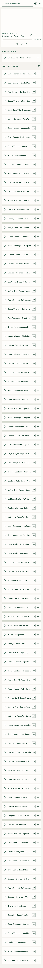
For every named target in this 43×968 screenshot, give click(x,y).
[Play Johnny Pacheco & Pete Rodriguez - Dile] (5, 562)
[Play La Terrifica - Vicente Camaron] (5, 490)
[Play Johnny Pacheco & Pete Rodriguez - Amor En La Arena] (5, 372)
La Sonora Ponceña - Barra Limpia (20, 716)
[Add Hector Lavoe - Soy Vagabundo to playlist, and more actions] (38, 725)
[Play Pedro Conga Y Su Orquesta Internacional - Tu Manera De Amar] (5, 888)
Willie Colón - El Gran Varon (19, 625)
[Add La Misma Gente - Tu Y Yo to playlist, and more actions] (38, 499)
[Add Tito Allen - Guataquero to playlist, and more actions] (38, 155)
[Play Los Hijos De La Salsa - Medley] (5, 481)
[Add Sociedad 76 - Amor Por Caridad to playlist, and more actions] (38, 580)
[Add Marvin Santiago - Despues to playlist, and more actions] (38, 417)
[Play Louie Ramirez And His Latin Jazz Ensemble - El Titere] (5, 544)
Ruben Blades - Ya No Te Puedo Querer (20, 689)
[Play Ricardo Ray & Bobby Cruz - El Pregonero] (5, 698)
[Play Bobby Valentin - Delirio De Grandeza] (5, 309)
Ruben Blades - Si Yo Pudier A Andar (20, 237)
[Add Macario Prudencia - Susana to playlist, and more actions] (38, 173)
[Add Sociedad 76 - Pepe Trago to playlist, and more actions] (38, 653)
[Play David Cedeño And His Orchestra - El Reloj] (5, 137)
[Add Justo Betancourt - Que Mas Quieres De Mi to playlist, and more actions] (38, 182)
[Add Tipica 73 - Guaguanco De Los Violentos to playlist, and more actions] (38, 327)
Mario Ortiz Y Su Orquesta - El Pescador (20, 200)
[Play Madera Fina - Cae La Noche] (5, 707)
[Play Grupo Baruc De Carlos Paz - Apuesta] (5, 263)
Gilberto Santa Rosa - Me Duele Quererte (20, 426)
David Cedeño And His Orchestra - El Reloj (20, 137)
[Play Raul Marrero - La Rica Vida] (5, 92)
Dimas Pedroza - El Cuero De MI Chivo (20, 255)
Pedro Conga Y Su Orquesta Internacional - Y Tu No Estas (20, 436)
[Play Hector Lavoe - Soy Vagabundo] (5, 725)
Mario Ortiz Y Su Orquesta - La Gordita (20, 110)
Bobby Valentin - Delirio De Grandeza (20, 309)
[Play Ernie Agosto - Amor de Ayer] (5, 58)
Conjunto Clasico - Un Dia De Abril (20, 879)
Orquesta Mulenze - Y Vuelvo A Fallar (20, 897)
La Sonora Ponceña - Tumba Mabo (20, 191)
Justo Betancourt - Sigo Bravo (20, 445)
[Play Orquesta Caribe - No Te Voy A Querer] (5, 743)
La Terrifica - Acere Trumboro (20, 291)
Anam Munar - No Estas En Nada (20, 535)
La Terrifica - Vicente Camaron (20, 490)
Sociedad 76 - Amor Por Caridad (20, 580)
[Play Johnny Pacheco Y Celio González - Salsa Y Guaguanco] (5, 218)
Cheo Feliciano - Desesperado (20, 354)
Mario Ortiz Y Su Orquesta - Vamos (20, 834)
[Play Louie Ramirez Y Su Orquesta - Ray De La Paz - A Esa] (5, 861)
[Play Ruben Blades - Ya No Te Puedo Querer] (5, 689)
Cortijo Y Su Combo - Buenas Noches (20, 209)
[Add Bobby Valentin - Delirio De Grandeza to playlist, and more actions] (38, 309)
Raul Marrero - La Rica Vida (19, 92)
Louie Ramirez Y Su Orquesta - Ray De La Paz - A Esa (20, 861)
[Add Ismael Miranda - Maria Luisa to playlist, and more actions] (38, 336)
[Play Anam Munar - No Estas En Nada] (5, 535)
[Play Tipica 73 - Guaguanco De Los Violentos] (5, 327)
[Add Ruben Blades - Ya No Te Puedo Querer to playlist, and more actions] (38, 689)
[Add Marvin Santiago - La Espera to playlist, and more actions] (38, 246)
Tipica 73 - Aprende (16, 635)
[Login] (35, 3)
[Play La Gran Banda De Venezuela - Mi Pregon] (5, 345)
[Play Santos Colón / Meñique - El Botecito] (5, 851)
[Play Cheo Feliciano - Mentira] (5, 399)
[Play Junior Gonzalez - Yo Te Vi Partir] (5, 74)
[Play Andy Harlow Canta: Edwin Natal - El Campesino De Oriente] (5, 227)
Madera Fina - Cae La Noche (19, 707)
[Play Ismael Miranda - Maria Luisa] (5, 336)
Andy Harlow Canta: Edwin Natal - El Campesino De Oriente (20, 227)
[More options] (39, 35)
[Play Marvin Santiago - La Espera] (5, 245)
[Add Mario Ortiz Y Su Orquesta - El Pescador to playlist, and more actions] (38, 200)
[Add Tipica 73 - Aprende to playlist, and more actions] (38, 635)
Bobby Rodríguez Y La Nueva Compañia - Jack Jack (20, 915)
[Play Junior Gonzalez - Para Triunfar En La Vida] (5, 119)
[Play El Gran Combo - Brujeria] (5, 960)
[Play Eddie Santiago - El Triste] (5, 770)
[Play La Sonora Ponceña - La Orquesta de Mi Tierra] (5, 607)
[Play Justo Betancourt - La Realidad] (5, 526)
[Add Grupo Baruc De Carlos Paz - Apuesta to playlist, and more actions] (38, 264)
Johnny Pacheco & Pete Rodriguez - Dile (20, 562)
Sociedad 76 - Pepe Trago (18, 653)
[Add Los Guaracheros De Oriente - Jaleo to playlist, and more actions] (38, 797)
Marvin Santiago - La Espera (19, 246)
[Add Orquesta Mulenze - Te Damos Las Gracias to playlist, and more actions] (38, 273)
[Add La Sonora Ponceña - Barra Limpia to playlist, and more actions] (38, 716)
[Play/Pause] (21, 43)
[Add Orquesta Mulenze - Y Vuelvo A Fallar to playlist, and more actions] (38, 897)
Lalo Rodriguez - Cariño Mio (19, 752)
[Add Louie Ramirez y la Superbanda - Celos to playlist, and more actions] (38, 553)
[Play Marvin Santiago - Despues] (5, 417)
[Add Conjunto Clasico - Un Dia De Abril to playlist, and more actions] (38, 879)
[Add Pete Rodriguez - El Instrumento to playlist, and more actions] (38, 318)
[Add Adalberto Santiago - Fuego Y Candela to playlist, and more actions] (38, 734)
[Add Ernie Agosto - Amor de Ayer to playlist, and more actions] (38, 58)
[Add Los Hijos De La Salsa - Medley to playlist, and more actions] (38, 481)
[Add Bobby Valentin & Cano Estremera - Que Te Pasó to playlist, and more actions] (38, 101)
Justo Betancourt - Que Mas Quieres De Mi (20, 182)
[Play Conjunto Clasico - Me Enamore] (5, 815)
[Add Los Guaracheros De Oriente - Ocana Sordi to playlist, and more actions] (38, 282)
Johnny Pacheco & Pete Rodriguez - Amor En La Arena (20, 372)
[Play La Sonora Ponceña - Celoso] (5, 517)
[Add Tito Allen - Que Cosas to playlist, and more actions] (38, 906)
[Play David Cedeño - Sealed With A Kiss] (5, 83)
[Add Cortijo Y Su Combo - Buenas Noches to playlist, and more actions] (38, 209)
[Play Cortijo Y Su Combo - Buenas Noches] (5, 209)
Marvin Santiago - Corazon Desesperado (20, 671)
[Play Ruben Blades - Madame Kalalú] (5, 128)
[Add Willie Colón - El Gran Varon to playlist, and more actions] (38, 625)
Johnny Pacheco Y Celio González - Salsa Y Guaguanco (20, 218)
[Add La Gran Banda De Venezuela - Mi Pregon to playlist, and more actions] (38, 345)
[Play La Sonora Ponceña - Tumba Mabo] (5, 191)
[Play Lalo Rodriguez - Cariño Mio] (5, 752)
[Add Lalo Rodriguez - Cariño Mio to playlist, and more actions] (38, 752)
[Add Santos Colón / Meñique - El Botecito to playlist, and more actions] (38, 852)
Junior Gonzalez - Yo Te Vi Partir (20, 74)
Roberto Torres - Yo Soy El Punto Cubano (20, 788)
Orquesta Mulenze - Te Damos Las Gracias (20, 273)
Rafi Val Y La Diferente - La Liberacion (20, 824)
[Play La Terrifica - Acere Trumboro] (5, 291)
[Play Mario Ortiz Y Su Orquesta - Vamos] (5, 833)
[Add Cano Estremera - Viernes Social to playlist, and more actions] (38, 924)
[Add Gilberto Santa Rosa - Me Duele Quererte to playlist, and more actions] (38, 426)
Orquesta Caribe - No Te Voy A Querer (20, 743)
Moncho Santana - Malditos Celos (20, 390)
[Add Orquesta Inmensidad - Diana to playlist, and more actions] (38, 761)
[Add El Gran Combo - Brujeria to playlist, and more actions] (38, 960)
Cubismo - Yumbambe (17, 942)
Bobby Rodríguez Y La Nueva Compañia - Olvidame (20, 164)
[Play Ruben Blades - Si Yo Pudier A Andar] (5, 236)
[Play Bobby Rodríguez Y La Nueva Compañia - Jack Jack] (5, 915)
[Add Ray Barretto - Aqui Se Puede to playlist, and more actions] (38, 508)
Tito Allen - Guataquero (17, 155)
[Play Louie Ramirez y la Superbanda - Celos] (5, 553)
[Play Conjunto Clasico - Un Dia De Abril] (5, 879)
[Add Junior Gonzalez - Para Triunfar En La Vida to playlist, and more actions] (38, 119)
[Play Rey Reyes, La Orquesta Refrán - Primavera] (5, 453)
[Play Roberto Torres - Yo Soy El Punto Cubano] (5, 788)
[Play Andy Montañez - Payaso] (5, 381)
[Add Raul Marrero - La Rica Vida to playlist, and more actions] (38, 92)
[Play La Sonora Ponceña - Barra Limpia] (5, 716)
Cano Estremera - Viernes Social (20, 924)
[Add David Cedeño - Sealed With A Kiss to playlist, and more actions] (38, 83)
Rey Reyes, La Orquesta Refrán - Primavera (20, 454)
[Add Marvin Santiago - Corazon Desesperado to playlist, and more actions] (38, 671)
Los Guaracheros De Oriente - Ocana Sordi (20, 282)
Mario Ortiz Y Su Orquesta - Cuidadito (20, 408)
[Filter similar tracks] (38, 66)
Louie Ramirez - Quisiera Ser (19, 843)
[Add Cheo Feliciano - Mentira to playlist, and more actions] (38, 399)
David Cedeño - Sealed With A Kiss (20, 83)
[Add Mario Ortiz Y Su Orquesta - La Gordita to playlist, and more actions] (38, 110)
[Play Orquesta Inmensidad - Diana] (5, 761)
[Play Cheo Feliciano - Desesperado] (5, 354)
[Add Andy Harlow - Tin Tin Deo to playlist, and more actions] (38, 589)
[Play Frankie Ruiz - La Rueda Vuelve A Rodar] (5, 616)
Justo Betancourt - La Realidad (20, 526)
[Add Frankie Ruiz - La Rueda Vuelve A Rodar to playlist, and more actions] (38, 616)
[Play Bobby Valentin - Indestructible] (5, 146)
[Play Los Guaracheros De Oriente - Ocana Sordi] (5, 282)
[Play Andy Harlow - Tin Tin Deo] (5, 589)
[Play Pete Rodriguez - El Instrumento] (5, 318)
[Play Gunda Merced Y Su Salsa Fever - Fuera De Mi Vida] (5, 598)
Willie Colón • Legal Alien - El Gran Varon (20, 870)
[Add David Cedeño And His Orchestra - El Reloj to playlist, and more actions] (38, 137)
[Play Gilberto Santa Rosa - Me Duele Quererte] (5, 426)
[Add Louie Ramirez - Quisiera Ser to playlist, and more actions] (38, 843)
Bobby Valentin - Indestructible (20, 146)
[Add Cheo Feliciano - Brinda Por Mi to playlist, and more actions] (38, 779)
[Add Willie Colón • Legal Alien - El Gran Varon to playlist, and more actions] (38, 870)
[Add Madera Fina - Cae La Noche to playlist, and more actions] (38, 707)
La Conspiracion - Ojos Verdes (20, 662)
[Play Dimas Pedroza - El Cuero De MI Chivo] (5, 254)
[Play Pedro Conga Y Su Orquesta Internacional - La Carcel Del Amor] (5, 300)
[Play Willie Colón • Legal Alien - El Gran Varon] (5, 870)
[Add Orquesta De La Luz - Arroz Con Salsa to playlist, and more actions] (38, 363)
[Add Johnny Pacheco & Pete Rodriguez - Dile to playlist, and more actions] (38, 562)
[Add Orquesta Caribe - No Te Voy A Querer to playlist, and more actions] (38, 743)
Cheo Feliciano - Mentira (18, 399)
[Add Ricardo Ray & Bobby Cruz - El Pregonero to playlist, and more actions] (38, 698)
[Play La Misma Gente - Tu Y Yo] (5, 499)
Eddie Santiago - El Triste (18, 770)
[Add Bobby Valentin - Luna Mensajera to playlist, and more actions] (38, 933)
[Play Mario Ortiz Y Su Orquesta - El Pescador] (5, 200)
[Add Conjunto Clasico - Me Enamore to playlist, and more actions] (38, 815)
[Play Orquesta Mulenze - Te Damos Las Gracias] (5, 273)
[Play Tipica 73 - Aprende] (5, 634)
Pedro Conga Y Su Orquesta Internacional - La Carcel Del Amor (20, 300)
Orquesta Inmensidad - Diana (20, 761)
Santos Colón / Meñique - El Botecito (20, 852)
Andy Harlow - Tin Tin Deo (18, 589)
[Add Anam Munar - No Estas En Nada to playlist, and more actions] (38, 535)
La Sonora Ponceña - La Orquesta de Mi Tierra (20, 607)
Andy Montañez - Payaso (18, 381)
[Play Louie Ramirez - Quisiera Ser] (5, 842)
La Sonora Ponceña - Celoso (19, 517)
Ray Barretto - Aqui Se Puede (20, 508)
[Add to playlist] (35, 35)
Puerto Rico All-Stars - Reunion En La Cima (20, 680)
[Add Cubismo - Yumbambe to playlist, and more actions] (38, 942)
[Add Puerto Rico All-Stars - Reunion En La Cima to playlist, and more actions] (38, 680)
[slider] (17, 39)
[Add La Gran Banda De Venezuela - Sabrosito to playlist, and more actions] (38, 806)
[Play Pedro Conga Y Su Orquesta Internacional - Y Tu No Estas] (5, 435)
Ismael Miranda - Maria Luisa (20, 336)
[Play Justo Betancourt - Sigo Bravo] (5, 444)
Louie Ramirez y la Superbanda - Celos (20, 553)
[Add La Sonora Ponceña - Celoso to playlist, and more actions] (38, 517)
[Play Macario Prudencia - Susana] (5, 173)
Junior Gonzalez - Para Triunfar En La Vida (20, 119)
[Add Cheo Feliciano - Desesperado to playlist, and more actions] (38, 354)
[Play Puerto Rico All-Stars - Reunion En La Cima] (5, 680)
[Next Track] (26, 44)
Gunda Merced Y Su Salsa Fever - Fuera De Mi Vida (20, 598)
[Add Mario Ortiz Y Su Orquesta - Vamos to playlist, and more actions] (38, 834)
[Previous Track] (17, 44)
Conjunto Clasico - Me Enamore (20, 815)
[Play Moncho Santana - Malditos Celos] (5, 390)
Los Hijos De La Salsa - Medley (20, 481)
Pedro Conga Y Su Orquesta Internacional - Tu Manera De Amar (20, 888)
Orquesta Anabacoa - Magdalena (20, 571)
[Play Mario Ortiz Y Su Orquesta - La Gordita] (5, 110)
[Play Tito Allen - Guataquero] (5, 155)
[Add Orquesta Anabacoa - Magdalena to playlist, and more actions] (38, 571)
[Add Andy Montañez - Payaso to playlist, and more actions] (38, 381)
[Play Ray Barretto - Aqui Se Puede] (5, 508)
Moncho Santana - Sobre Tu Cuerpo (20, 472)
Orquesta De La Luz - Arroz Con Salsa (20, 363)
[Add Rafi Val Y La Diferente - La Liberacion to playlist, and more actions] (38, 824)
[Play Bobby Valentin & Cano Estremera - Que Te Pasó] (5, 101)
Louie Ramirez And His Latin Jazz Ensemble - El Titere (20, 544)
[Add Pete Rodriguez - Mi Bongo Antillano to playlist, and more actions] (38, 463)
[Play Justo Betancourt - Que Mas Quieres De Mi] (5, 182)
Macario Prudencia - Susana (19, 173)
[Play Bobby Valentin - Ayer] (5, 643)
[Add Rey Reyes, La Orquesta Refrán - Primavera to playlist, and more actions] (38, 454)
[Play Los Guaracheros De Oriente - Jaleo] (5, 797)
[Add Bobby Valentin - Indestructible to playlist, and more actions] (38, 146)
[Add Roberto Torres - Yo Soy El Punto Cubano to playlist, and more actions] (38, 788)
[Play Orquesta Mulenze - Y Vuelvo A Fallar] (5, 897)
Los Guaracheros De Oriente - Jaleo (20, 797)
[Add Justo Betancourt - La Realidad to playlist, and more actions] (38, 526)
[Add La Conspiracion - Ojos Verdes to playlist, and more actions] (38, 662)
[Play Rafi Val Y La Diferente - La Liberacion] (5, 824)
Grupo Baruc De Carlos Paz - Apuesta (20, 264)
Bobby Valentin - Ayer (16, 644)
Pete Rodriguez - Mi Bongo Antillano (20, 463)
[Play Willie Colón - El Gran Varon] (5, 625)
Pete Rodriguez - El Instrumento (20, 318)
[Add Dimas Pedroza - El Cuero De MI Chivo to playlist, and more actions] (38, 255)
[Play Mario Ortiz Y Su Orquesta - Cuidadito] (5, 408)
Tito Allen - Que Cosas (17, 906)
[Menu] (39, 3)
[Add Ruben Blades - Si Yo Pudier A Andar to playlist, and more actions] (38, 237)
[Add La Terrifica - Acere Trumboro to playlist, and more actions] (38, 291)
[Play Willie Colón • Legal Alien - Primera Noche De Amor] (5, 951)
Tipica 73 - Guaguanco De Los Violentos (20, 327)
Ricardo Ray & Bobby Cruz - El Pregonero (20, 698)
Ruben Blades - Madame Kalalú (20, 128)
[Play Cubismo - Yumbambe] (5, 942)
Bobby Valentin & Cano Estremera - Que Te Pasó (20, 101)
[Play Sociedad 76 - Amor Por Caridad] (5, 580)
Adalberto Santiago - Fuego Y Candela (20, 734)
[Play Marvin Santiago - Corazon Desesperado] (5, 671)
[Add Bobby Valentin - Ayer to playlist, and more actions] (38, 644)
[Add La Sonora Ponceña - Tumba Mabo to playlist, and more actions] (38, 191)
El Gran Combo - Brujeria (18, 960)
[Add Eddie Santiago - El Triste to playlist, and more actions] (38, 770)
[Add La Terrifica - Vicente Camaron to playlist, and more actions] (38, 490)
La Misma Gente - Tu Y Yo (18, 499)
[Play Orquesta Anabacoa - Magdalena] (5, 571)
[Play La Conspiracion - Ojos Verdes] (5, 662)
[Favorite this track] (31, 35)
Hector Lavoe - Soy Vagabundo (20, 725)
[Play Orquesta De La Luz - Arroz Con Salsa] (5, 363)
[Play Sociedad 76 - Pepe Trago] (5, 652)
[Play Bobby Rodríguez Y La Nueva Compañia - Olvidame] (5, 164)
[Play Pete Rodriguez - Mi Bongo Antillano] (5, 463)
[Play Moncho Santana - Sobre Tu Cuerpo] (5, 472)
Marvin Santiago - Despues (19, 417)
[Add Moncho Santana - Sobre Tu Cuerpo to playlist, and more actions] (38, 472)
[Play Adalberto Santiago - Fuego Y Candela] (5, 734)
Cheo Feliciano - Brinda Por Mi (20, 779)
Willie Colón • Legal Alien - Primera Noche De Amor (20, 951)
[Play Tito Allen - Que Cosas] (5, 906)
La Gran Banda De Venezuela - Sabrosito (20, 806)
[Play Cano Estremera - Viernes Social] (5, 924)
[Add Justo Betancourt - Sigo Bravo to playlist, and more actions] (38, 445)
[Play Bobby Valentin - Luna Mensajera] (5, 933)
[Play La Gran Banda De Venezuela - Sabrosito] (5, 806)
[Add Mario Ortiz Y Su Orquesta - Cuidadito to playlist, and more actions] (38, 408)
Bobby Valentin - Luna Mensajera (20, 933)
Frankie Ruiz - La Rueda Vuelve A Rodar (20, 616)
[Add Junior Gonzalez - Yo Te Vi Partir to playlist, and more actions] (38, 74)
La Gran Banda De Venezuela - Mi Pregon (20, 345)
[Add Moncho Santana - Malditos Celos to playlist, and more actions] (38, 390)
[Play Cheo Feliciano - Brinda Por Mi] (5, 779)
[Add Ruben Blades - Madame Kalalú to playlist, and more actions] (38, 128)
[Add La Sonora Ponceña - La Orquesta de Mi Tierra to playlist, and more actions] (38, 607)
